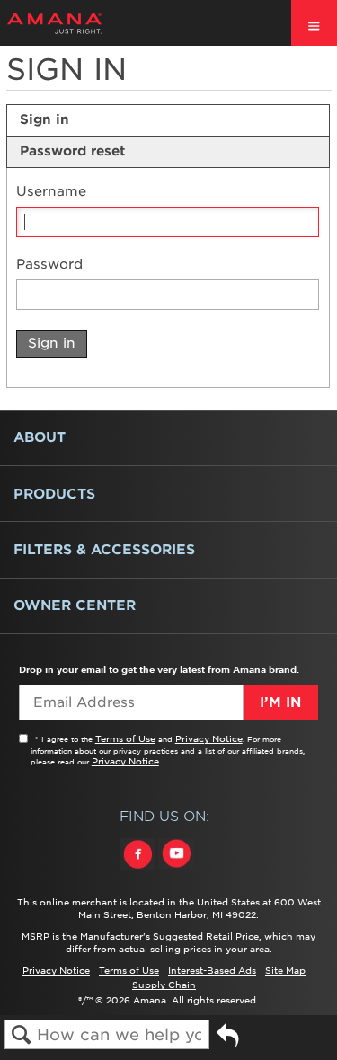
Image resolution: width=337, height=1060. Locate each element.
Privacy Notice (209, 738)
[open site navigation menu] (314, 23)
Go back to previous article (228, 1042)
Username (51, 191)
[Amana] (82, 23)
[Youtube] (176, 870)
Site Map (285, 970)
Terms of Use (125, 738)
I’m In (280, 702)
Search (21, 1035)
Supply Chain (164, 984)
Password (49, 264)
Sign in (44, 119)
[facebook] (139, 870)
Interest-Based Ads (212, 970)
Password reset (72, 151)
